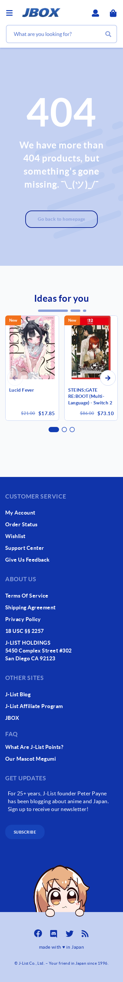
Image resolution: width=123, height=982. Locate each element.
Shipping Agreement (30, 607)
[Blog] (85, 932)
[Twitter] (69, 932)
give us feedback (27, 560)
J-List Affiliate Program (34, 706)
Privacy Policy (23, 619)
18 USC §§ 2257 (24, 631)
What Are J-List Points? (34, 747)
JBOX (12, 718)
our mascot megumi (30, 759)
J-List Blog (18, 694)
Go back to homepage (61, 219)
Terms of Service (27, 596)
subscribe (25, 832)
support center (24, 548)
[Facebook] (38, 932)
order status (21, 524)
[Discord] (54, 932)
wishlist (15, 536)
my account (20, 513)
